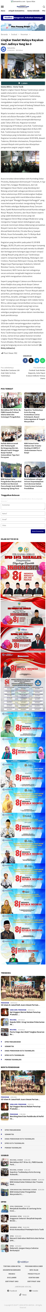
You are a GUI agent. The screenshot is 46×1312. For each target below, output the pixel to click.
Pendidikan (5, 1003)
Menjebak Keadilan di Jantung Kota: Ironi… (25, 1209)
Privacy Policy (34, 1274)
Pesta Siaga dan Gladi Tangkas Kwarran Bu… (27, 1033)
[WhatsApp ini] (42, 360)
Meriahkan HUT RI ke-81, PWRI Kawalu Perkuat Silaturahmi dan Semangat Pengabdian (11, 413)
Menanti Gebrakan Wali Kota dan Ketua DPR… (27, 1239)
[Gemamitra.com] (23, 6)
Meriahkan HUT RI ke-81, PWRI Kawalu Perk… (26, 1163)
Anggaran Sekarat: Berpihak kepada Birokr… (26, 1219)
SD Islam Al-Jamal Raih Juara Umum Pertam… (20, 1005)
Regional (13, 1020)
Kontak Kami (34, 1277)
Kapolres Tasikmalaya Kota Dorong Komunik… (25, 1173)
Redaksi (12, 1274)
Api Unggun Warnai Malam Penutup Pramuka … (25, 1013)
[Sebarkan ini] (25, 360)
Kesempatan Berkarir (12, 1270)
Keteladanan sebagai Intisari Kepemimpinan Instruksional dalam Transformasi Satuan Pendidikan (33, 484)
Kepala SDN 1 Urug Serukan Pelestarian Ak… (27, 1023)
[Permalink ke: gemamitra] (3, 49)
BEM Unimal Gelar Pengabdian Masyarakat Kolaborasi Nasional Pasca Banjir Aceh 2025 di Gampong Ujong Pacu (11, 484)
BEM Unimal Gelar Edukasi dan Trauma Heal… (26, 1183)
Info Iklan (34, 1270)
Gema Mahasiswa (16, 1180)
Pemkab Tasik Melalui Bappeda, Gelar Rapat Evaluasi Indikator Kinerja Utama (35, 373)
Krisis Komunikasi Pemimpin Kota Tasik (27, 1229)
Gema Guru (14, 1010)
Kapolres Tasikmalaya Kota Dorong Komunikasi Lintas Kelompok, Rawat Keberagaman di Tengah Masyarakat (34, 416)
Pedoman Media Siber (34, 1266)
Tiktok (24, 1295)
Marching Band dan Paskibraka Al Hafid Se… (27, 1117)
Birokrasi (13, 1216)
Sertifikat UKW (33, 1281)
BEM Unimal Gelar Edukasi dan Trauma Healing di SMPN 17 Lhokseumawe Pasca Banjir (33, 448)
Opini (12, 1206)
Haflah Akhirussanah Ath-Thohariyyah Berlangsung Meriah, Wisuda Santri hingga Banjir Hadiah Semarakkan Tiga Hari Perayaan (10, 450)
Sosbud (20, 1160)
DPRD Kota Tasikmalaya (14, 1055)
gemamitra (9, 1046)
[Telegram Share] (36, 360)
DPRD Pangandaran (13, 1042)
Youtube (35, 1291)
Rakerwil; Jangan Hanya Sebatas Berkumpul (24, 1249)
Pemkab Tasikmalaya (13, 1060)
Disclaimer (11, 1277)
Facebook (13, 1291)
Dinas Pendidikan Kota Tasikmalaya (19, 1051)
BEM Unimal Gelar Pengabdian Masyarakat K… (23, 1193)
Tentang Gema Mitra (11, 1266)
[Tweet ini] (31, 360)
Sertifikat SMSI (11, 1281)
